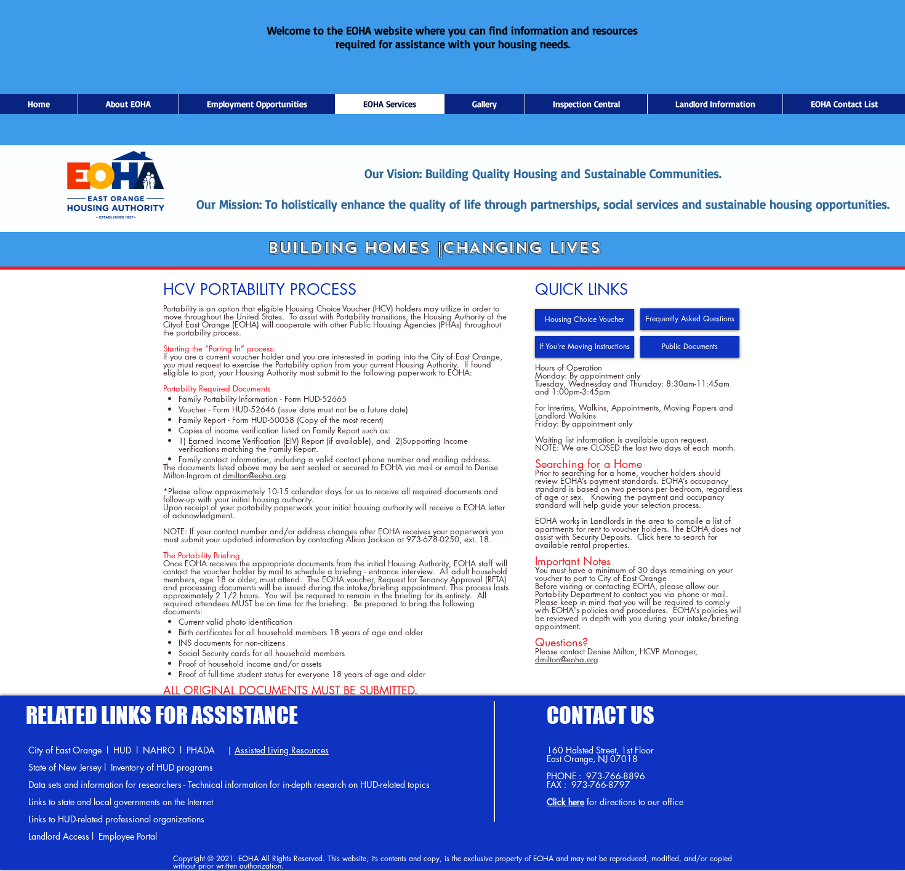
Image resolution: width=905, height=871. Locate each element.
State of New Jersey (65, 767)
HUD (122, 750)
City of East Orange (65, 750)
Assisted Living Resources (282, 750)
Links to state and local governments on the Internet (120, 802)
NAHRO (159, 750)
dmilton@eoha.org (254, 475)
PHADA (201, 750)
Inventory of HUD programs (162, 767)
